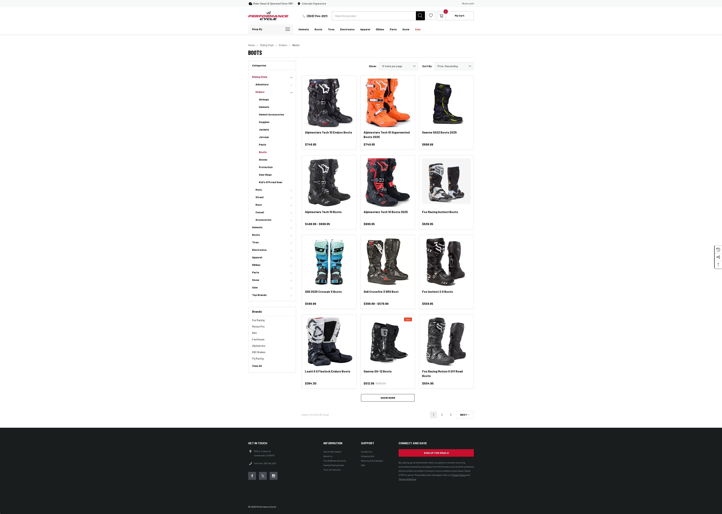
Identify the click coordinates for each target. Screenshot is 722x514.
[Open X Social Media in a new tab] (263, 476)
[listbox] (454, 66)
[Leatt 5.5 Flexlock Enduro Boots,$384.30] (329, 342)
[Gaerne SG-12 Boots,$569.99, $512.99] (388, 342)
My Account (468, 3)
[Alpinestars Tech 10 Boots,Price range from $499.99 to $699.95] (329, 182)
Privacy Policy (459, 475)
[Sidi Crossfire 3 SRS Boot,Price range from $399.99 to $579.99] (388, 262)
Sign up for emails (436, 452)
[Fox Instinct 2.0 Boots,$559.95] (446, 262)
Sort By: (427, 66)
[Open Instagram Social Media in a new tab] (274, 476)
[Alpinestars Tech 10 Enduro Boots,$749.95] (329, 103)
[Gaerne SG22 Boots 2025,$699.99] (446, 103)
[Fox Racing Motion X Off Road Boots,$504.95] (446, 342)
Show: (373, 66)
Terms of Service (407, 479)
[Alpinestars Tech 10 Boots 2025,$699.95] (388, 182)
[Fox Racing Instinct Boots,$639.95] (446, 182)
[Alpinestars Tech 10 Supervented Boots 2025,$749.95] (388, 103)
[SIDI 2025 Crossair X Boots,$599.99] (329, 262)
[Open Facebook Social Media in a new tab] (252, 476)
